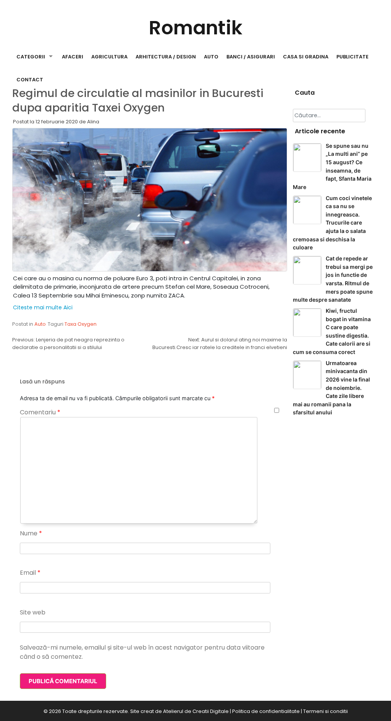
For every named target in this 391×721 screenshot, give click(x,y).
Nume (31, 533)
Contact (29, 79)
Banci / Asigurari (250, 56)
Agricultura (109, 56)
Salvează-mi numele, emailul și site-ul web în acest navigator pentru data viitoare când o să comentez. (142, 652)
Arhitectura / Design (166, 56)
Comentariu (40, 412)
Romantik (195, 27)
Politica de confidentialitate (266, 711)
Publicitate (352, 56)
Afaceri (72, 56)
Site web (32, 612)
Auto (211, 56)
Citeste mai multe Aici (43, 307)
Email (30, 572)
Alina (93, 121)
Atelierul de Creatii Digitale (196, 711)
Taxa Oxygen (81, 324)
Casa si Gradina (305, 56)
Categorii (30, 56)
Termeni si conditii (325, 711)
